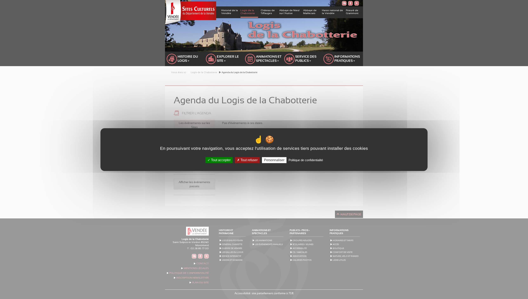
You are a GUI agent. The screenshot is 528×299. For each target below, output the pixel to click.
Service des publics (306, 59)
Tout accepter (220, 160)
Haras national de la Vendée (332, 12)
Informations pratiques (347, 59)
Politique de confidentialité (306, 160)
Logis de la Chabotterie (247, 12)
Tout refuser (249, 160)
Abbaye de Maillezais (310, 12)
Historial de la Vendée (229, 12)
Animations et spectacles (269, 59)
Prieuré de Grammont (352, 12)
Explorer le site (228, 59)
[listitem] (344, 3)
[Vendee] (190, 12)
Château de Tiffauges (268, 12)
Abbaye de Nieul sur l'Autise (289, 12)
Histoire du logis (188, 59)
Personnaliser (274, 160)
